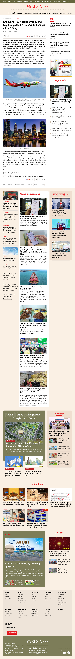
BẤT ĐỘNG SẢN (48, 592)
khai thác (29, 184)
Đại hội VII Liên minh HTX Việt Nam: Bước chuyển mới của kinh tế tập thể (64, 562)
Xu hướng (7, 611)
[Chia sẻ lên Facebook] (36, 36)
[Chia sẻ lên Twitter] (39, 36)
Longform (5, 236)
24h (32, 594)
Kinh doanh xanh (22, 615)
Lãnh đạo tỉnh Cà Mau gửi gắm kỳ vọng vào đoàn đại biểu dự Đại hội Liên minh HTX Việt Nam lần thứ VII (10, 217)
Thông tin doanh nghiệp (62, 603)
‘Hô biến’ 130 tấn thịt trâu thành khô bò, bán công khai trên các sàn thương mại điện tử (61, 123)
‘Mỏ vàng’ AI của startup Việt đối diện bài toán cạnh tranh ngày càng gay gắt (10, 276)
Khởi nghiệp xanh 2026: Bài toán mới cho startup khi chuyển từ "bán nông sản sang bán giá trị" (10, 287)
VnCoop (59, 414)
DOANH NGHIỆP (62, 592)
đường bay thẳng (19, 184)
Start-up (5, 256)
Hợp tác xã (21, 611)
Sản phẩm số (8, 613)
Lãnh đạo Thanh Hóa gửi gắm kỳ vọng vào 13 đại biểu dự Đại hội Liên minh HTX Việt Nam (60, 25)
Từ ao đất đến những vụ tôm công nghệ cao (64, 447)
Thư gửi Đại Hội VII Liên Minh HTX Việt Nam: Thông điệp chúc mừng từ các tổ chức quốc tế (10, 240)
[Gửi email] (42, 36)
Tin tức (46, 594)
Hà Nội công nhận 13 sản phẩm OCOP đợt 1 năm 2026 (63, 440)
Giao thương (7, 299)
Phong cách (48, 615)
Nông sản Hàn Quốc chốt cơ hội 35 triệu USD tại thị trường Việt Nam (61, 129)
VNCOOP (60, 609)
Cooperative (6, 201)
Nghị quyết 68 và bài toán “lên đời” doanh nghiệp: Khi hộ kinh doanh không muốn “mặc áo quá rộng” (60, 44)
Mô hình (20, 613)
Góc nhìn (34, 601)
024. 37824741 (8, 624)
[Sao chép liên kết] (45, 36)
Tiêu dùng (17, 18)
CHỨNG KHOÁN (35, 592)
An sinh (20, 618)
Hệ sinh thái (34, 615)
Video (19, 415)
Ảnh (10, 415)
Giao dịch (34, 598)
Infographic (33, 415)
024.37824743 (66, 650)
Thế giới (7, 596)
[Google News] (30, 36)
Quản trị (60, 601)
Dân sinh (47, 611)
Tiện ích (47, 601)
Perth (35, 184)
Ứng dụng (8, 615)
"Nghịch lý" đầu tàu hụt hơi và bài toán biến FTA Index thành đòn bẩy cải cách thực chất (37, 525)
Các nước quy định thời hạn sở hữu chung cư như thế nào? (33, 473)
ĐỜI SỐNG (47, 609)
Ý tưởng (33, 613)
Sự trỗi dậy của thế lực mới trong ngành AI (9, 259)
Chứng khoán (27, 13)
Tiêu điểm (13, 13)
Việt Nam (7, 594)
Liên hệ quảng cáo (10, 627)
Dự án (46, 596)
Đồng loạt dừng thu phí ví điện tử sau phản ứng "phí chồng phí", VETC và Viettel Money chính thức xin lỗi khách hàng (61, 110)
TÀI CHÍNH (20, 592)
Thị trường (7, 296)
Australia (10, 184)
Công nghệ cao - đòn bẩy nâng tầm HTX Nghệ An (63, 455)
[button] (42, 581)
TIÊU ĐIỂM (7, 592)
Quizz (31, 418)
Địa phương (8, 598)
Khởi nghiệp (34, 611)
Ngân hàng (21, 594)
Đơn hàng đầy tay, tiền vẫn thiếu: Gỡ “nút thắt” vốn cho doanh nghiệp (37, 504)
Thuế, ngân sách (22, 601)
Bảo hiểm (20, 598)
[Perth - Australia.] (24, 119)
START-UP (34, 609)
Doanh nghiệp (46, 13)
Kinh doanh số (22, 602)
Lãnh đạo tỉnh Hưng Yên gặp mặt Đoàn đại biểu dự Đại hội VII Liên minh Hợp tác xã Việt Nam (10, 229)
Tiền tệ (20, 596)
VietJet (42, 184)
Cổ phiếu (33, 596)
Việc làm (47, 613)
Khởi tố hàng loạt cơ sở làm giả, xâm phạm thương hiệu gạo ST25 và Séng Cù (61, 135)
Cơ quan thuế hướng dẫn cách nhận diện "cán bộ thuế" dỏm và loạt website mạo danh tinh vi (60, 504)
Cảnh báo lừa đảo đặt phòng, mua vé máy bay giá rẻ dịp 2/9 (60, 52)
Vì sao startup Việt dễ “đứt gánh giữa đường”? (10, 267)
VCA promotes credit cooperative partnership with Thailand (60, 255)
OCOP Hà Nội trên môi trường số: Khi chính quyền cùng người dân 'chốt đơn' (59, 433)
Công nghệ (55, 13)
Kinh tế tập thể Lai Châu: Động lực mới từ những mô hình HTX (64, 463)
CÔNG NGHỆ (8, 609)
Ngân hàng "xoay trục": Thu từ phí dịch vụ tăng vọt (63, 570)
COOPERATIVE (22, 609)
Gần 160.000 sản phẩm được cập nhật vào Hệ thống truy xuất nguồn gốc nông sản (60, 34)
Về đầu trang (12, 632)
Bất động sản (37, 13)
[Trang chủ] (8, 13)
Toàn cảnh (48, 598)
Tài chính (19, 13)
